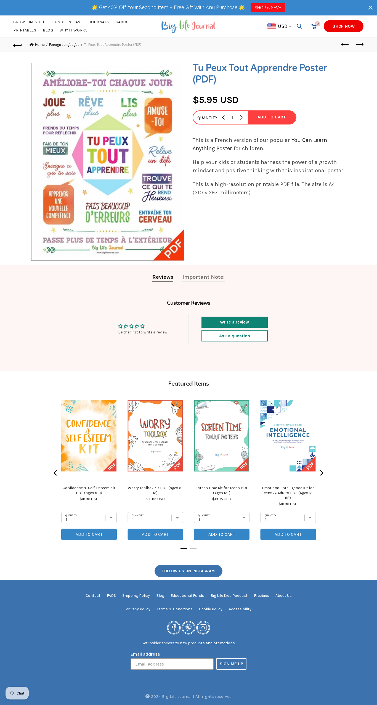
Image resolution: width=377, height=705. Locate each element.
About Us (283, 595)
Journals (99, 22)
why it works (73, 30)
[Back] (18, 44)
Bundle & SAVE (67, 22)
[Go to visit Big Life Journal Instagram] (203, 627)
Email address (145, 654)
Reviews (162, 277)
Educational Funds (187, 595)
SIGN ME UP (231, 663)
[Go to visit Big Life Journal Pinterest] (188, 627)
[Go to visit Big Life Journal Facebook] (174, 627)
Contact (93, 595)
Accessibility (240, 609)
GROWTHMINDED (29, 22)
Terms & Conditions (175, 609)
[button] (370, 7)
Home (40, 45)
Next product (359, 44)
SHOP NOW (343, 26)
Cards (122, 22)
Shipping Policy (136, 595)
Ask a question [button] (234, 335)
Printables (24, 30)
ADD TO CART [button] (271, 117)
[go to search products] (299, 26)
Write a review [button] (234, 322)
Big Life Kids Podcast (229, 595)
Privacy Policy (138, 609)
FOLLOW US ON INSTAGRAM (188, 571)
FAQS (111, 595)
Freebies (261, 595)
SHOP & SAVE (268, 7)
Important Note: (203, 277)
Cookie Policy (210, 609)
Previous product (345, 44)
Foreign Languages (64, 45)
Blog (48, 30)
